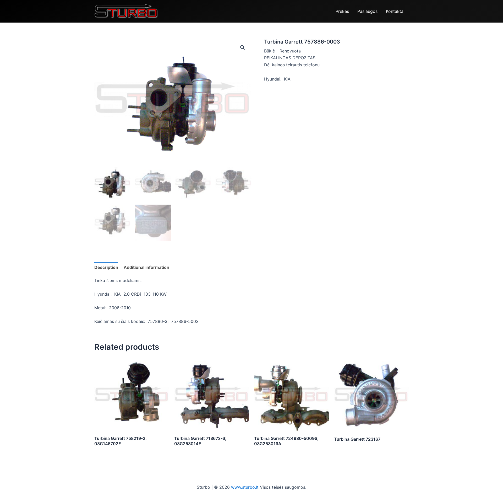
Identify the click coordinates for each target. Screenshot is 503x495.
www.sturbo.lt (245, 487)
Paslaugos (367, 11)
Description (106, 267)
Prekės (342, 11)
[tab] (106, 267)
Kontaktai (395, 11)
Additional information (146, 267)
